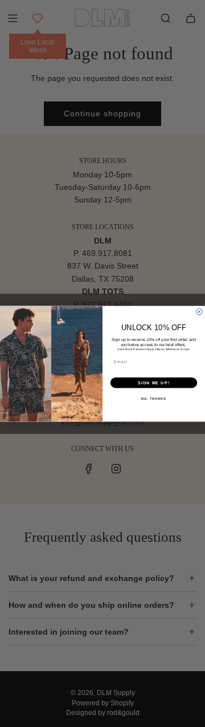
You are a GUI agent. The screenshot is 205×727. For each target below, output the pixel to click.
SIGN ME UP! (154, 382)
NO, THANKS (153, 398)
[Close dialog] (199, 311)
